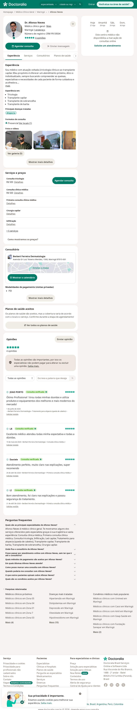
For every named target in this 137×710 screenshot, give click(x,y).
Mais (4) (9, 622)
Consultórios (43, 55)
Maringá (52, 259)
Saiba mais (46, 703)
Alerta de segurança (80, 682)
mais (7, 85)
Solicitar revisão (12, 414)
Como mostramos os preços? (23, 239)
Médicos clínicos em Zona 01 (19, 608)
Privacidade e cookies (14, 663)
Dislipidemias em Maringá (62, 603)
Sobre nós (8, 676)
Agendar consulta (64, 180)
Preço (73, 663)
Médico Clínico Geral (25, 12)
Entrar (92, 4)
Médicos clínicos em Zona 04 (19, 603)
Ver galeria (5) (15, 153)
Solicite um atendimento (107, 45)
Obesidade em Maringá (61, 612)
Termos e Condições (13, 685)
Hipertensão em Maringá (62, 598)
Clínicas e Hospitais (46, 666)
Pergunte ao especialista (49, 673)
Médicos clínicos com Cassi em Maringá (113, 606)
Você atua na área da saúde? (114, 4)
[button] (40, 525)
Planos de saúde (62, 55)
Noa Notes (78, 673)
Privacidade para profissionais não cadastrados (12, 669)
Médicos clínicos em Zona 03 (19, 617)
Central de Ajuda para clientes (85, 685)
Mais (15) (54, 622)
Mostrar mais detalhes (42, 163)
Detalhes (18, 182)
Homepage (8, 12)
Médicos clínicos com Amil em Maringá (112, 611)
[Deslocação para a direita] (75, 56)
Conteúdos (75, 676)
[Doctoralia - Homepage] (20, 4)
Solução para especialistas (83, 666)
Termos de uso (77, 679)
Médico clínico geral (35, 26)
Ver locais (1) (25, 123)
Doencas (41, 682)
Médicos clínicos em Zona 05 (19, 598)
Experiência (13, 55)
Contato (7, 679)
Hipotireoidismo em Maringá (64, 617)
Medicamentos (44, 676)
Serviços (28, 55)
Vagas (17, 682)
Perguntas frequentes (48, 685)
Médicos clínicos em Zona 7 (19, 612)
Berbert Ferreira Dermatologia (29, 256)
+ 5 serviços (12, 230)
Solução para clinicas (80, 669)
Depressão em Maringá (61, 608)
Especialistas (43, 663)
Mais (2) (97, 632)
